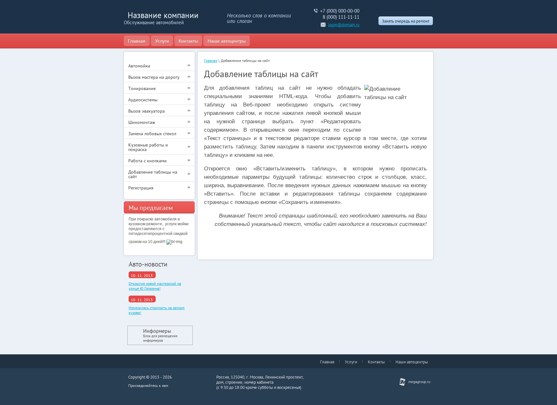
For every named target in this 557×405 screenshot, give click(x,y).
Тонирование (142, 88)
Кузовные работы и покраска (148, 147)
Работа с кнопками (147, 161)
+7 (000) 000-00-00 (339, 11)
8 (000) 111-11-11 (341, 17)
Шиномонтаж (141, 122)
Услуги (162, 41)
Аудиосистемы (142, 100)
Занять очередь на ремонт (405, 21)
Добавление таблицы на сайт (152, 174)
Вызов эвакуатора (146, 111)
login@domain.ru (343, 24)
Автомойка (139, 66)
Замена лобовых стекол (152, 134)
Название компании (163, 15)
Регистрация (140, 188)
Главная (136, 41)
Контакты (188, 41)
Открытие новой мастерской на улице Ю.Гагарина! (155, 286)
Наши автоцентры (227, 41)
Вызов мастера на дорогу (154, 77)
